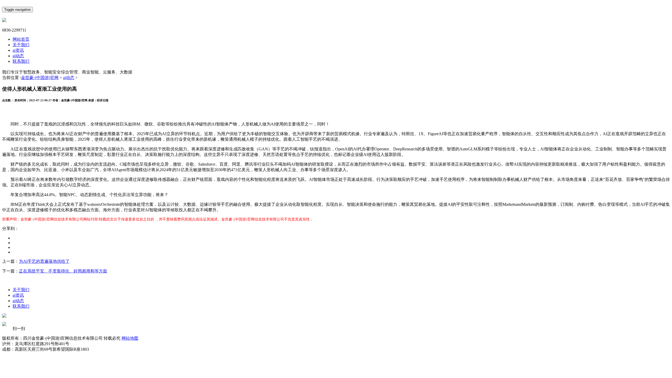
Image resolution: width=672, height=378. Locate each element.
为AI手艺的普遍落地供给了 (44, 261)
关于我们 (21, 45)
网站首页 (21, 39)
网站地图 (130, 338)
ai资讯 (18, 50)
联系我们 (21, 61)
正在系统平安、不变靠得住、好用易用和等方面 (63, 271)
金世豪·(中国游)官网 (40, 77)
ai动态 (18, 56)
